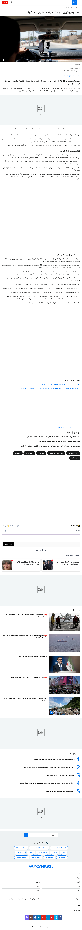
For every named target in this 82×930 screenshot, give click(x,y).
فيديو (78, 895)
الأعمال (78, 882)
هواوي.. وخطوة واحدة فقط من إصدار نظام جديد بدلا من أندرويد (60, 384)
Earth (38, 882)
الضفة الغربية (65, 8)
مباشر (5, 2)
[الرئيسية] (79, 8)
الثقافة (38, 890)
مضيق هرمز (20, 852)
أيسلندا (31, 852)
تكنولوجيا (17, 453)
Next (79, 886)
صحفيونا (78, 899)
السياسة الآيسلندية (22, 857)
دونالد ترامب (62, 857)
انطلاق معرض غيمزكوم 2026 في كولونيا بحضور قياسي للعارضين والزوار (58, 441)
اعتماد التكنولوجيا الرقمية (56, 453)
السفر (79, 890)
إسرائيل (54, 852)
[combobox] (41, 835)
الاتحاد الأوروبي (42, 852)
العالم (71, 8)
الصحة (38, 886)
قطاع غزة (41, 453)
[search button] (26, 835)
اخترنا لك (76, 610)
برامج (38, 895)
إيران (63, 852)
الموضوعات (77, 873)
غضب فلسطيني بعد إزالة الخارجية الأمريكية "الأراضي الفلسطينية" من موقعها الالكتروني (53, 437)
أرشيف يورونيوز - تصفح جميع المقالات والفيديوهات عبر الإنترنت (24, 899)
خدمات (78, 905)
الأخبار (75, 8)
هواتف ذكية (75, 458)
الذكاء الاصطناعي (73, 453)
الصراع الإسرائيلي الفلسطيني (39, 848)
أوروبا (78, 878)
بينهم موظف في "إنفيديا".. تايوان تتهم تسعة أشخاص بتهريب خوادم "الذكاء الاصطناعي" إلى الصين (50, 446)
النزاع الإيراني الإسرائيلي (59, 848)
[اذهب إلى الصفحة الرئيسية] (74, 2)
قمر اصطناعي (49, 857)
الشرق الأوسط (36, 857)
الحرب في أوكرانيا (21, 848)
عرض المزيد (77, 910)
